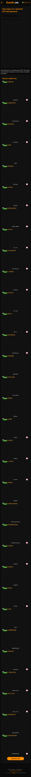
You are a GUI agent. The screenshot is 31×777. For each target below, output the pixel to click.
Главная (11, 770)
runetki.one (18, 772)
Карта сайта (19, 770)
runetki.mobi (23, 772)
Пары (15, 770)
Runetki (12, 2)
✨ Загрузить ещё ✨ (15, 758)
